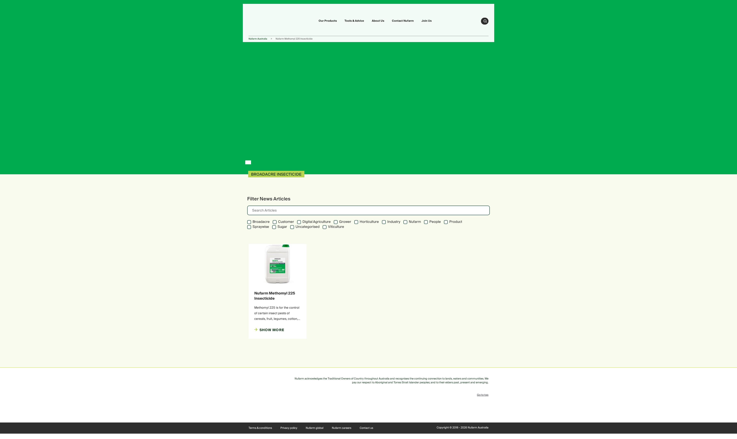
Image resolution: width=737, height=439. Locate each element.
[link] (257, 20)
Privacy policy (288, 428)
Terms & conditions (260, 428)
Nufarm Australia (258, 39)
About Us (378, 21)
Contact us (366, 428)
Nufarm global (314, 428)
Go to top (482, 395)
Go (485, 21)
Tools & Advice (354, 21)
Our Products (328, 21)
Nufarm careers (341, 428)
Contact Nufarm (403, 21)
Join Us (426, 21)
